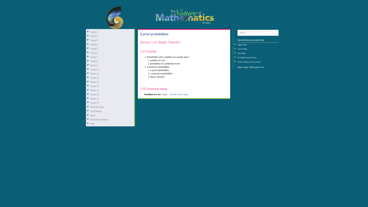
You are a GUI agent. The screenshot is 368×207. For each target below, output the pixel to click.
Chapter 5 (94, 48)
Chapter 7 (94, 57)
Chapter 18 (94, 103)
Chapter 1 (94, 32)
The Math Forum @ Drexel (246, 58)
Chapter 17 (94, 98)
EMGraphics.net (256, 67)
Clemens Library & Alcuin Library (249, 62)
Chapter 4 (94, 44)
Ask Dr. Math (242, 49)
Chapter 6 (94, 53)
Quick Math (241, 53)
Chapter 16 (94, 94)
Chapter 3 (94, 40)
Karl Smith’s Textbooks (99, 119)
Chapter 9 (94, 65)
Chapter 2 (94, 36)
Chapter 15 (94, 90)
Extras (92, 115)
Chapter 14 (94, 86)
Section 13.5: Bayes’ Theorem (160, 42)
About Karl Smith (97, 107)
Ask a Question (96, 111)
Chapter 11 (94, 73)
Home (92, 123)
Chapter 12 (94, 78)
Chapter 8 (94, 61)
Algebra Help (242, 45)
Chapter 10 (94, 69)
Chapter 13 (94, 82)
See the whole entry (179, 94)
